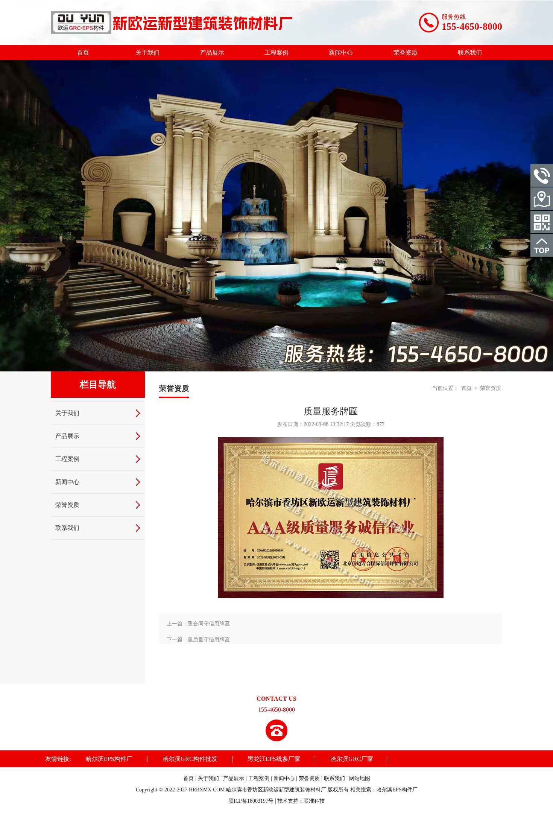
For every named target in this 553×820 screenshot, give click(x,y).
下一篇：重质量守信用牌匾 (198, 639)
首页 (83, 52)
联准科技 (314, 801)
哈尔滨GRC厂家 (351, 759)
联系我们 (470, 52)
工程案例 (276, 52)
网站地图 (359, 778)
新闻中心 (341, 52)
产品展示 (212, 52)
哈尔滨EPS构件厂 (109, 759)
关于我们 (147, 52)
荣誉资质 (405, 52)
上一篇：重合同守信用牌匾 (198, 624)
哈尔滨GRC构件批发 (190, 759)
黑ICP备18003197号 (250, 801)
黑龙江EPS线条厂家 (274, 759)
